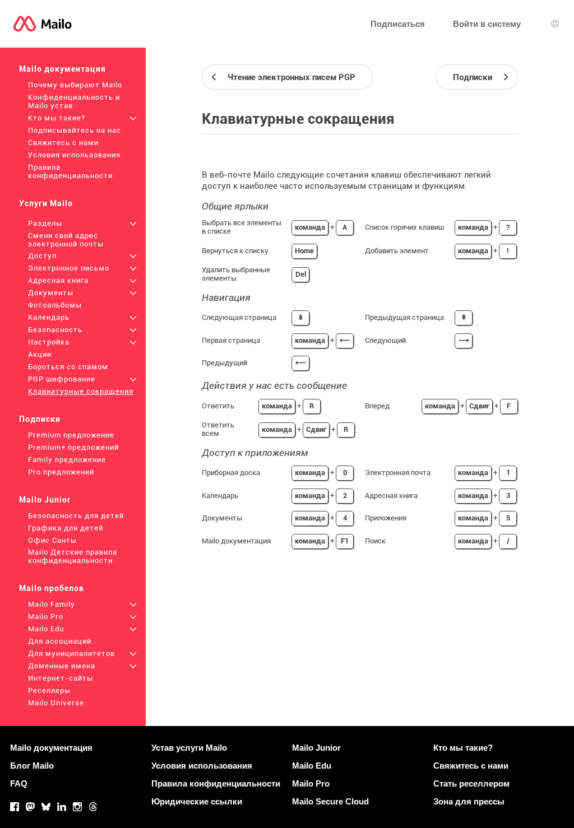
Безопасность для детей (76, 515)
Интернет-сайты (60, 678)
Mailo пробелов (51, 588)
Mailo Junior (45, 499)
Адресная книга (58, 280)
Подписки (40, 419)
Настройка (49, 342)
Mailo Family (51, 604)
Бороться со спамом (68, 366)
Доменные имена (61, 666)
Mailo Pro (45, 616)
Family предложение (67, 459)
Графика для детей (65, 528)
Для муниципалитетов (71, 653)
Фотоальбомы (55, 305)
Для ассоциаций (59, 641)
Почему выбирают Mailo (75, 85)
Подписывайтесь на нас (74, 130)
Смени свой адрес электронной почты (66, 239)
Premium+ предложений (73, 447)
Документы (50, 293)
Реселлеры (49, 690)
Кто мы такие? (56, 118)
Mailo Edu (46, 629)
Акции (40, 354)
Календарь (49, 317)
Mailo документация (62, 68)
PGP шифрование (61, 379)
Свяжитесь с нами (63, 142)
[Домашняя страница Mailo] (42, 24)
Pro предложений (61, 472)
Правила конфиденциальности (70, 171)
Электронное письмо (68, 268)
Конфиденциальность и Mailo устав (74, 101)
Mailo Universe (56, 703)
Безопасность (55, 329)
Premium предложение (71, 435)
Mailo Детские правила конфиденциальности (72, 556)
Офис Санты (52, 540)
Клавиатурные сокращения (80, 391)
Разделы (45, 223)
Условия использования (74, 155)
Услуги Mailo (46, 203)
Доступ (42, 256)
